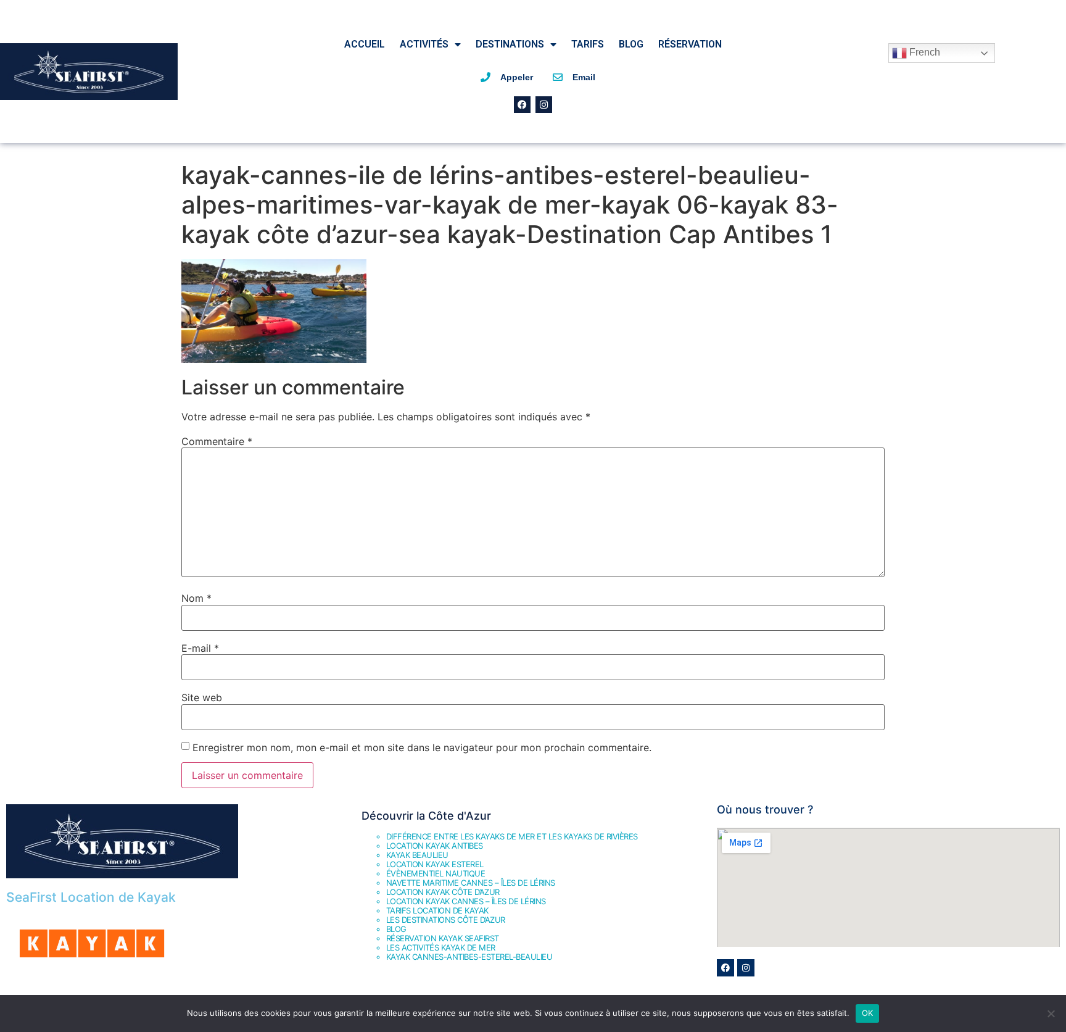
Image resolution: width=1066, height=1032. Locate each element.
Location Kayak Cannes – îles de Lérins (466, 901)
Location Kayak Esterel (435, 864)
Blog (631, 44)
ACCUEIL (364, 44)
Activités (424, 44)
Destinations (510, 44)
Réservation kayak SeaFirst (442, 938)
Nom (196, 598)
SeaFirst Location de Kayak (91, 897)
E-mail (200, 648)
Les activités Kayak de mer (440, 947)
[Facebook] (522, 104)
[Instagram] (543, 104)
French (923, 52)
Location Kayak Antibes (434, 846)
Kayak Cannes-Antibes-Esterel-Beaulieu (469, 957)
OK (868, 1013)
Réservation (690, 44)
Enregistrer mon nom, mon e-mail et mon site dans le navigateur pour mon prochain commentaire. (421, 747)
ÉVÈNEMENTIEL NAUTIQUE (435, 873)
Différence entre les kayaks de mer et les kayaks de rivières (512, 836)
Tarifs (587, 44)
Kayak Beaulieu (417, 855)
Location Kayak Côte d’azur (443, 892)
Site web (201, 697)
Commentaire (216, 441)
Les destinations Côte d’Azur (445, 920)
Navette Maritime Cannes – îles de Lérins (470, 883)
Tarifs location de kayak (437, 910)
